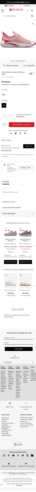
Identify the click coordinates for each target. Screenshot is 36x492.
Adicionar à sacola (22, 125)
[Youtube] (13, 456)
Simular (28, 146)
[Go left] (3, 42)
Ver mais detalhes (8, 202)
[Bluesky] (32, 456)
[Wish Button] (4, 124)
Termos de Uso (12, 479)
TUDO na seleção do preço (18, 2)
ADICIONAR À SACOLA (10, 262)
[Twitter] (23, 456)
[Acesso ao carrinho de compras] (32, 11)
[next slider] (1, 246)
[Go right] (33, 42)
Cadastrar (19, 349)
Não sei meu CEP (6, 150)
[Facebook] (18, 456)
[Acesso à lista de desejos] (28, 11)
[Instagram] (4, 456)
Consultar (25, 168)
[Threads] (27, 456)
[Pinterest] (8, 456)
